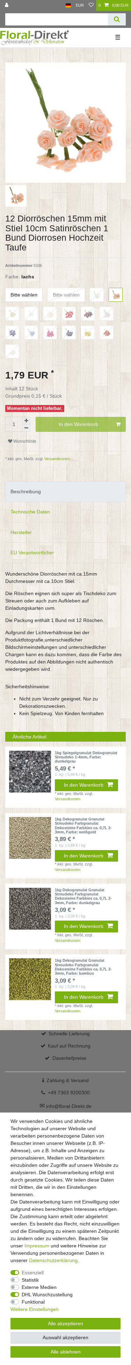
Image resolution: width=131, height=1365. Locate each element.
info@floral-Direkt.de (65, 1106)
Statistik (30, 1280)
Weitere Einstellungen (34, 1309)
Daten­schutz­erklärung (53, 1260)
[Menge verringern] (26, 428)
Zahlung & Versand (67, 1080)
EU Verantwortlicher (32, 552)
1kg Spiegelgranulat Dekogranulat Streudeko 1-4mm (86, 757)
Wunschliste (24, 441)
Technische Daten (30, 512)
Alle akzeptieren (65, 1323)
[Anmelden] (7, 5)
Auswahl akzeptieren (65, 1337)
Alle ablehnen (66, 1352)
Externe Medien (39, 1287)
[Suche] (117, 19)
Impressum (36, 1245)
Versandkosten (56, 459)
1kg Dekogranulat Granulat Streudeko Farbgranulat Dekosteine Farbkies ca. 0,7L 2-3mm (83, 825)
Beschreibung (25, 491)
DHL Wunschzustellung (47, 1294)
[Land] (68, 5)
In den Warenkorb (78, 424)
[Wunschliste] (91, 5)
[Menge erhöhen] (26, 421)
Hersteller (21, 532)
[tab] (65, 491)
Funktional (33, 1302)
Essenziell (33, 1272)
